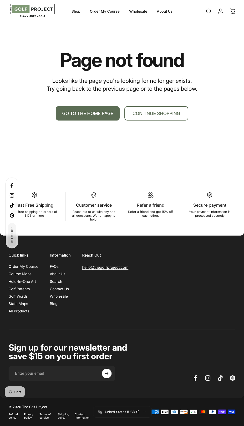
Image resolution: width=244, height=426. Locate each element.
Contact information (82, 416)
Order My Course (23, 266)
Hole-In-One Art (22, 281)
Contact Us (59, 289)
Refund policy (13, 416)
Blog (53, 303)
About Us (57, 274)
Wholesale (59, 296)
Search (56, 281)
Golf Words (18, 296)
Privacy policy (28, 416)
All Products (19, 311)
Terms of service (45, 416)
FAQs (54, 266)
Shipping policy (63, 416)
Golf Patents (19, 289)
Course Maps (20, 274)
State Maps (18, 303)
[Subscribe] (107, 373)
